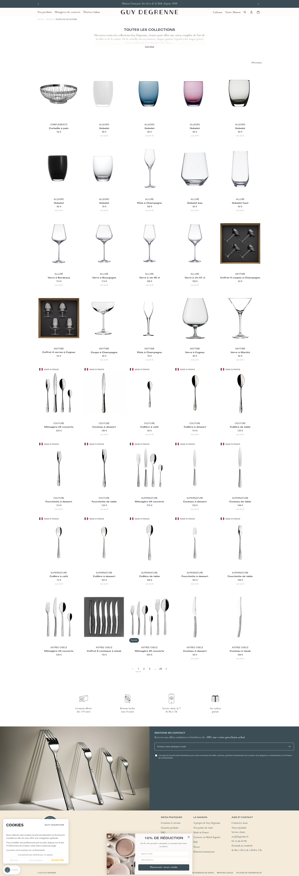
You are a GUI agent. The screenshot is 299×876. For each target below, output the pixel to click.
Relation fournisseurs (204, 852)
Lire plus (149, 46)
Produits (50, 19)
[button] (11, 869)
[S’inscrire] (289, 746)
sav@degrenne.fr (240, 837)
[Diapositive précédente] (38, 3)
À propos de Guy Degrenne (206, 823)
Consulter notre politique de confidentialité (25, 850)
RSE (195, 842)
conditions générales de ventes (199, 872)
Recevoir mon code (163, 867)
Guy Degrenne (49, 872)
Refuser (14, 860)
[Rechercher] (244, 12)
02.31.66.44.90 (239, 841)
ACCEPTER (58, 860)
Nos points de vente (203, 828)
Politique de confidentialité (249, 872)
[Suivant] (166, 669)
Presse (196, 847)
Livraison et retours (171, 823)
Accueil (40, 19)
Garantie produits (170, 828)
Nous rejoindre (239, 828)
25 (160, 669)
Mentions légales (225, 872)
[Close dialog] (188, 837)
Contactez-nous (240, 823)
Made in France (201, 833)
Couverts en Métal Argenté (206, 837)
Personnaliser (36, 860)
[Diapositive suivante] (258, 3)
